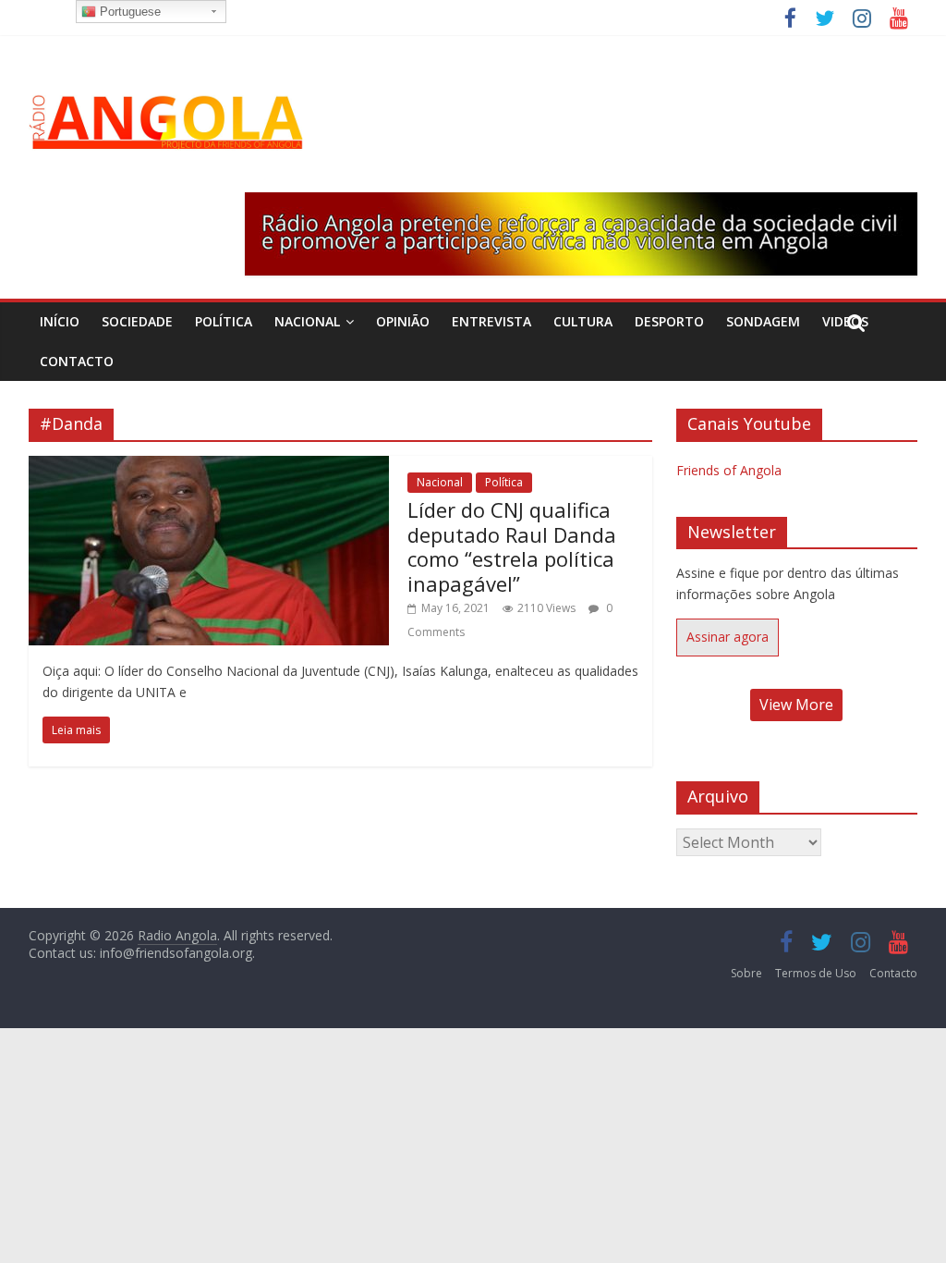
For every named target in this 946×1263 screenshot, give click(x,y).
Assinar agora (727, 636)
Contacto (77, 361)
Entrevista (491, 321)
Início (59, 321)
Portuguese (128, 11)
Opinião (403, 321)
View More (796, 704)
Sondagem (763, 321)
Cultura (582, 321)
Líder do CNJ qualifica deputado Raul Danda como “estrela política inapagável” (511, 546)
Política (223, 321)
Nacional (307, 321)
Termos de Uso (815, 973)
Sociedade (137, 321)
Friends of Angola (729, 470)
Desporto (669, 321)
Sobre (746, 973)
